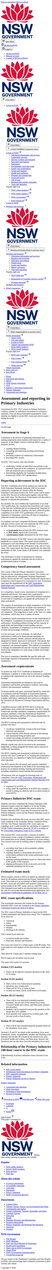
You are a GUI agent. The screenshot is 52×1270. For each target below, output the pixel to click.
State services (11, 1171)
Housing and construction (21, 175)
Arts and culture (17, 340)
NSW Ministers (12, 1241)
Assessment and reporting (16, 1087)
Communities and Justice (16, 1209)
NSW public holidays (19, 347)
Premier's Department (14, 1222)
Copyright (10, 1188)
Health (8, 1218)
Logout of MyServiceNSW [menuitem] (17, 58)
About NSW (16, 338)
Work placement (12, 1089)
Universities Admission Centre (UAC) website (22, 831)
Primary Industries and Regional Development (24, 1225)
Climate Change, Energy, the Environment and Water (27, 1207)
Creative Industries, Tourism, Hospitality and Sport (26, 1211)
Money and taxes (18, 267)
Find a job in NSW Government (19, 1248)
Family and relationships (21, 169)
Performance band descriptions (18, 1092)
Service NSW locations (15, 1169)
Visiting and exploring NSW (22, 345)
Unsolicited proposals (14, 1255)
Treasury (9, 1229)
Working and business (16, 254)
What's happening (14, 336)
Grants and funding (19, 171)
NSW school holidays (20, 349)
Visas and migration (19, 184)
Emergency (15, 164)
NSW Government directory (17, 1195)
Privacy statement (13, 1192)
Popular (5, 1162)
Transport (10, 1227)
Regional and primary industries (23, 182)
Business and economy (20, 258)
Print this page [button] (26, 1099)
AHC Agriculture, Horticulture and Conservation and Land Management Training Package (23, 779)
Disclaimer (10, 1190)
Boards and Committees (15, 1246)
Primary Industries (8, 1083)
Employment (16, 263)
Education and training (20, 162)
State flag (10, 1174)
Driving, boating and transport (23, 160)
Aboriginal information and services (25, 155)
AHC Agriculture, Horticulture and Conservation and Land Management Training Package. (22, 585)
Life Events (15, 180)
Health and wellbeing (19, 173)
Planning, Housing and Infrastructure (20, 1220)
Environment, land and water (22, 166)
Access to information (14, 1183)
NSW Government (10, 1234)
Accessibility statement (15, 1186)
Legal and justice (18, 178)
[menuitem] (12, 54)
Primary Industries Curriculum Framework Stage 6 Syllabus (25, 906)
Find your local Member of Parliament (21, 1243)
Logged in (8, 49)
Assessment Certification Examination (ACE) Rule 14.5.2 (24, 893)
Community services (19, 157)
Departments (7, 1199)
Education (10, 1216)
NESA (37, 1155)
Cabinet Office (12, 1204)
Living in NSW (13, 153)
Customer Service (13, 1213)
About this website (10, 1178)
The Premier (11, 1239)
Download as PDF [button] (10, 1099)
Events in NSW (17, 342)
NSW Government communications (20, 1252)
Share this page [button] (41, 1099)
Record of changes (13, 1094)
